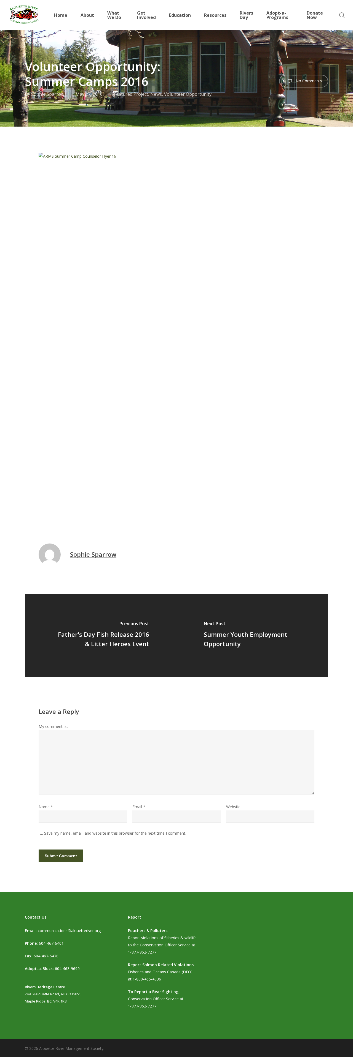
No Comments (308, 80)
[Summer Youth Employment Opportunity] (252, 635)
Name (46, 806)
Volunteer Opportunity (188, 94)
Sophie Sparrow (47, 94)
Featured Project (131, 94)
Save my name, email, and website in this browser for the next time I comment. (115, 833)
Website (233, 806)
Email (138, 806)
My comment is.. (53, 726)
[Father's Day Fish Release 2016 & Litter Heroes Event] (100, 635)
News (156, 94)
